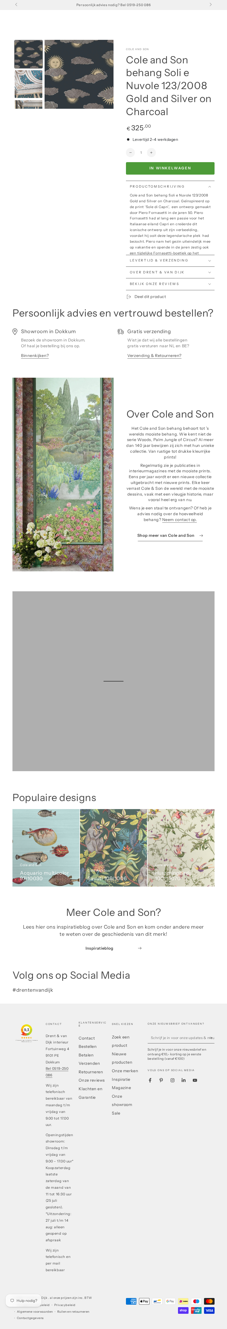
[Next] (105, 74)
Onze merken (125, 1070)
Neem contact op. (179, 519)
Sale (116, 1113)
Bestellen (88, 1046)
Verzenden (89, 1063)
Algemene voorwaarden (35, 1312)
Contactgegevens (30, 1318)
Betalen (86, 1055)
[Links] (16, 5)
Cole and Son (137, 49)
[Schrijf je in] (212, 1037)
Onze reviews (92, 1080)
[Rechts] (210, 5)
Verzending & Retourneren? (154, 355)
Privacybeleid (65, 1305)
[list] (113, 346)
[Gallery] (63, 74)
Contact (87, 1038)
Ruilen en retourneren (73, 1312)
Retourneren (91, 1071)
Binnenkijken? (35, 355)
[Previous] (53, 74)
